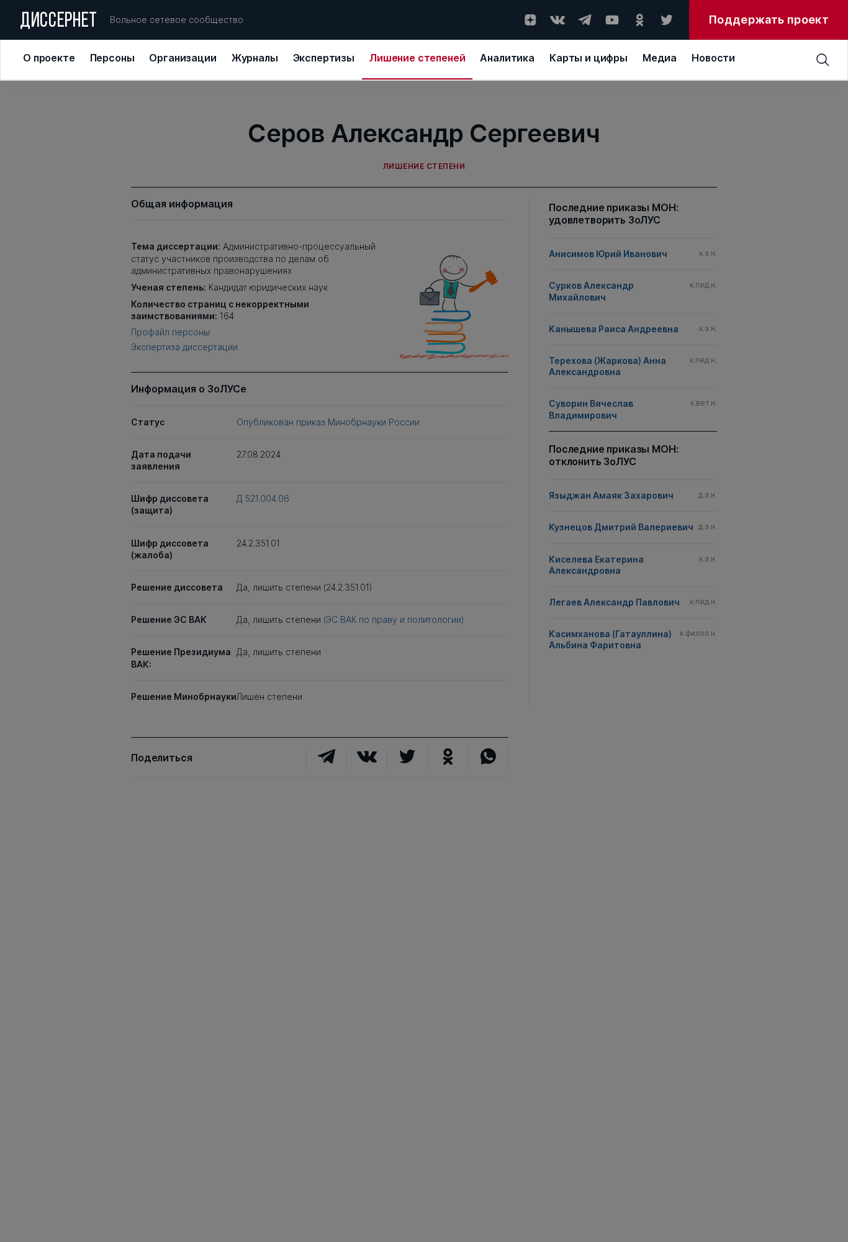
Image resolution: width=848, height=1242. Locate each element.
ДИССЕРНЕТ (58, 21)
